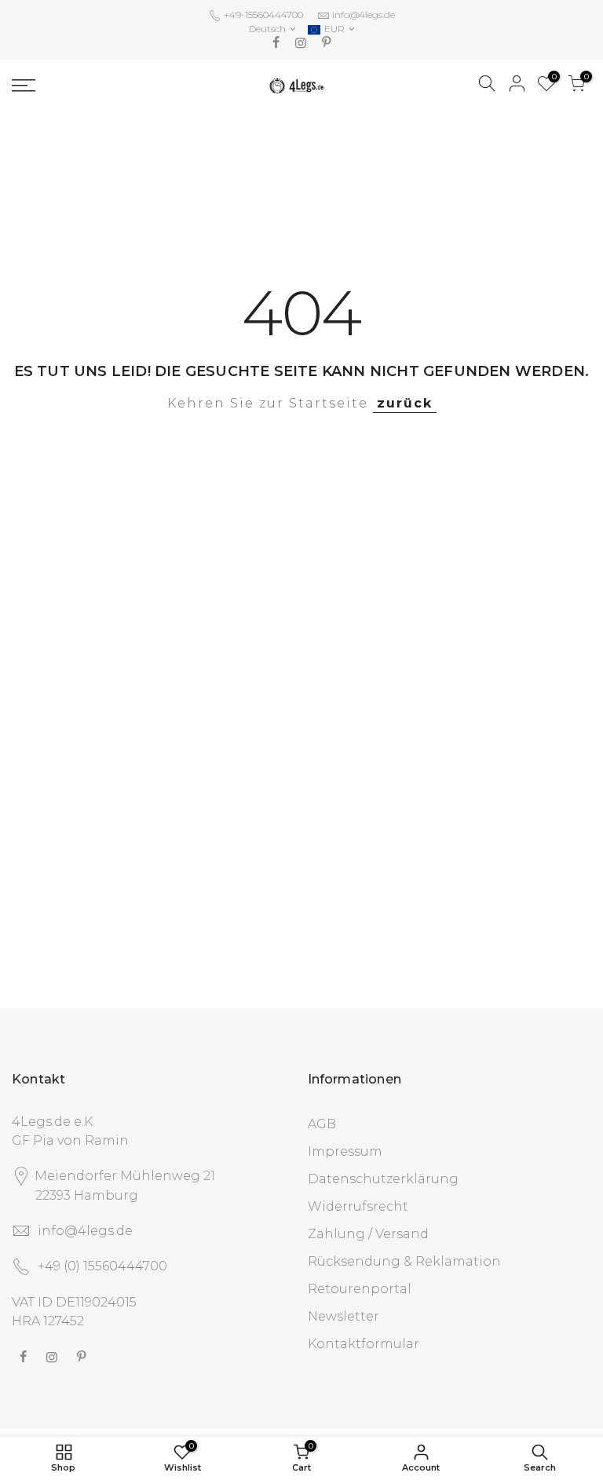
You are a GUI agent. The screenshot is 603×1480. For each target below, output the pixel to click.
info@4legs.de (363, 14)
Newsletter (343, 1316)
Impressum (345, 1151)
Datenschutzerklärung (383, 1178)
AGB (322, 1123)
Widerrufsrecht (358, 1206)
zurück (405, 403)
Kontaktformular (363, 1343)
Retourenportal (359, 1288)
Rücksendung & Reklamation (404, 1261)
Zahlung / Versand (368, 1233)
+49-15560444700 (262, 14)
